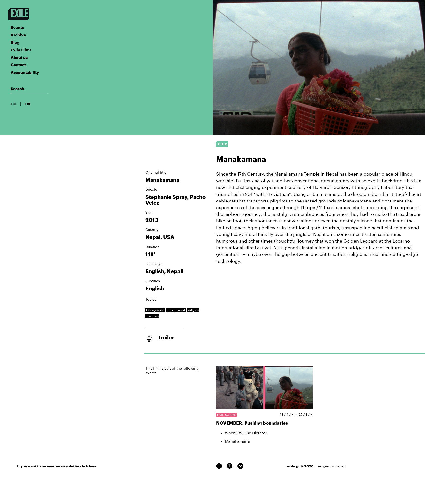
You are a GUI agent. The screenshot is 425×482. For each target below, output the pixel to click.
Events (17, 27)
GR (13, 103)
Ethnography (155, 310)
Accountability (25, 72)
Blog (15, 42)
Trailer (166, 337)
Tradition (152, 316)
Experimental (176, 310)
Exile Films (21, 49)
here (92, 466)
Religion (193, 310)
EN (27, 103)
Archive (18, 34)
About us (19, 57)
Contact (18, 64)
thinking (340, 466)
